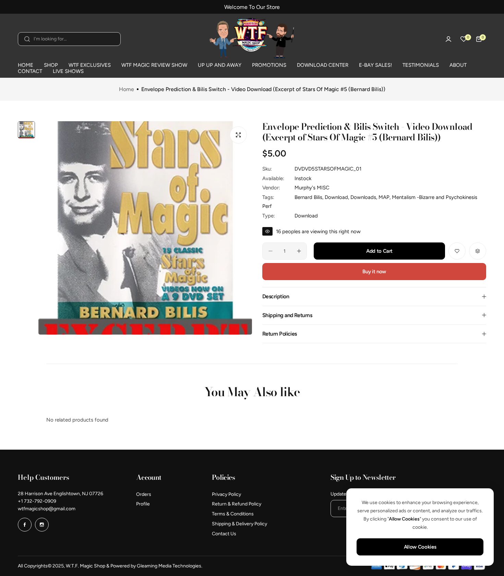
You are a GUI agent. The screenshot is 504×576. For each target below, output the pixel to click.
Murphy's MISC (312, 188)
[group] (145, 228)
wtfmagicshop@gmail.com (46, 509)
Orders (143, 494)
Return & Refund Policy (236, 504)
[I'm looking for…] (27, 39)
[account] (448, 39)
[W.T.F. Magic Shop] (252, 39)
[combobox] (69, 39)
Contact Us (224, 534)
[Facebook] (25, 524)
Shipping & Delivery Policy (239, 524)
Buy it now (374, 271)
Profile (143, 504)
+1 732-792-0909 (37, 501)
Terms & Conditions (233, 514)
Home (126, 89)
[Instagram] (42, 524)
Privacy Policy (226, 494)
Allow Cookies (420, 547)
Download (306, 216)
